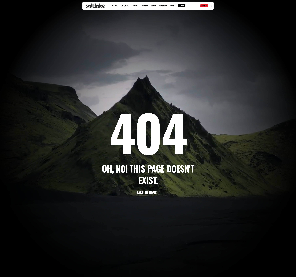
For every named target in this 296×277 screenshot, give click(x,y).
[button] (148, 192)
